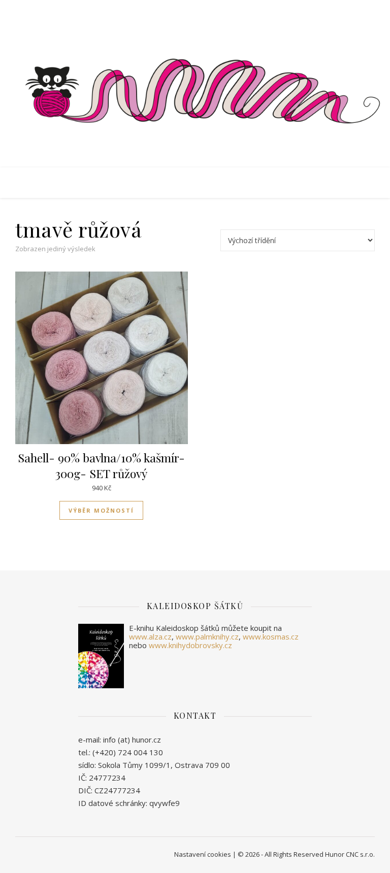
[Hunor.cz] (195, 93)
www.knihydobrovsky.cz (190, 645)
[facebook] (174, 10)
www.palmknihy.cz (207, 636)
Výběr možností (101, 510)
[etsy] (188, 10)
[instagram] (203, 10)
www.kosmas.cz (271, 636)
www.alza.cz (150, 636)
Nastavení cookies (202, 854)
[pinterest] (216, 10)
